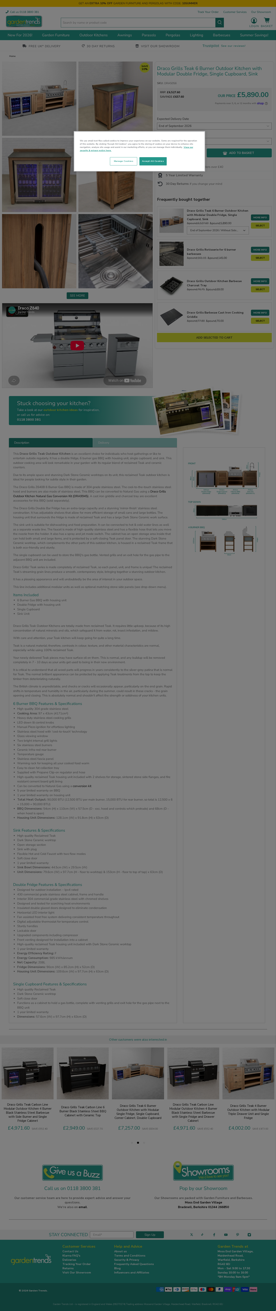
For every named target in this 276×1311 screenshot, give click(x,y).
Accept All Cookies (153, 161)
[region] (139, 151)
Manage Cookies (123, 161)
